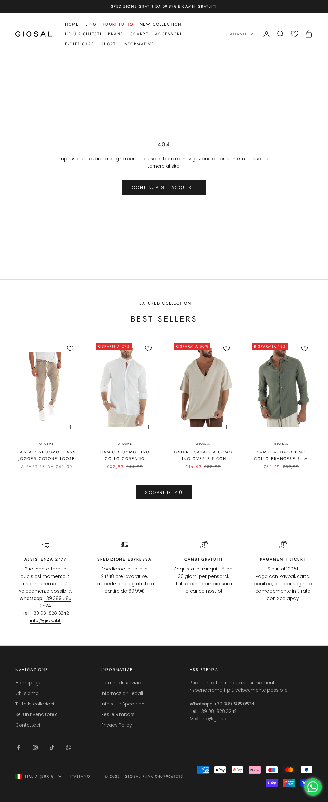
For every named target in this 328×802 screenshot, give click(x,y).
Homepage (28, 683)
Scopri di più (164, 492)
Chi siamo (27, 693)
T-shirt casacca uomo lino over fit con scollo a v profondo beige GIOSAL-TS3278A (203, 455)
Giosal (46, 443)
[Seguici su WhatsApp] (68, 747)
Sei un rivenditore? (36, 714)
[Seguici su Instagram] (35, 747)
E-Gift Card (80, 44)
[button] (294, 34)
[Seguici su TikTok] (52, 747)
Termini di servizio (121, 683)
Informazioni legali (122, 693)
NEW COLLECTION (161, 24)
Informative (138, 44)
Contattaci (27, 725)
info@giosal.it (45, 620)
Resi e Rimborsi (118, 714)
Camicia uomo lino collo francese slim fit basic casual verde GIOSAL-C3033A (281, 455)
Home (72, 24)
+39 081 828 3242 (50, 613)
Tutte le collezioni (34, 704)
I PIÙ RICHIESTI (83, 34)
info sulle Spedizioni (123, 704)
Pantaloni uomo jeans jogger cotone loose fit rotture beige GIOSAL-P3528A (46, 455)
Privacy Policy (116, 725)
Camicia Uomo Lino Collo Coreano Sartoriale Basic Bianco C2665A (125, 455)
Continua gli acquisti (164, 187)
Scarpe (139, 34)
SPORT (108, 44)
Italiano (236, 34)
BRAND (116, 34)
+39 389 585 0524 (234, 704)
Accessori (168, 34)
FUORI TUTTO (118, 24)
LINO (91, 24)
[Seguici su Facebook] (18, 747)
